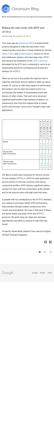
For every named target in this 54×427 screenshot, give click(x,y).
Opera (4, 54)
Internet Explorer (26, 54)
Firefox (11, 54)
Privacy (42, 273)
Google (35, 273)
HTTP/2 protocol (40, 61)
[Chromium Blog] (25, 13)
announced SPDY (26, 43)
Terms (50, 273)
